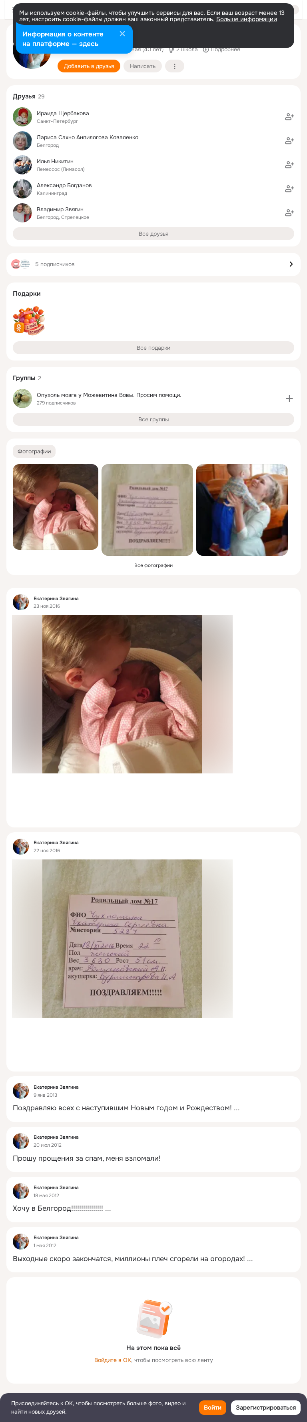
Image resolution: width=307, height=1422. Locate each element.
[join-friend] (289, 117)
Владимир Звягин (60, 209)
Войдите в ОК (112, 1360)
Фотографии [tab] (34, 451)
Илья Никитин (55, 161)
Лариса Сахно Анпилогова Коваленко (87, 137)
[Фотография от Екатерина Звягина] (242, 510)
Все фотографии (153, 565)
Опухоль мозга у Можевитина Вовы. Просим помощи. (109, 395)
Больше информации (246, 19)
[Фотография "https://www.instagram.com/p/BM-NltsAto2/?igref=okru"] (147, 510)
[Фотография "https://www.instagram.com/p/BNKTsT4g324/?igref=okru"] (55, 507)
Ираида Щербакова (63, 113)
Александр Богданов (64, 185)
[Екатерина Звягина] (21, 602)
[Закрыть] (122, 34)
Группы (24, 378)
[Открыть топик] (153, 1108)
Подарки (27, 293)
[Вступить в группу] (289, 398)
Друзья (24, 96)
